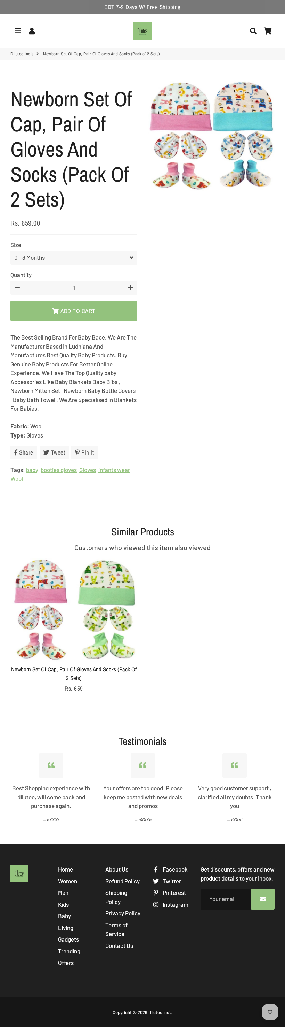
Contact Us (119, 945)
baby (32, 469)
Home (65, 869)
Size (15, 244)
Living (65, 927)
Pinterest (174, 892)
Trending (69, 951)
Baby (64, 915)
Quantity (21, 274)
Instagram (175, 904)
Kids (63, 904)
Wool (16, 478)
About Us (116, 869)
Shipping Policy (116, 897)
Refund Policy (122, 880)
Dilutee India (22, 54)
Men (63, 892)
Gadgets (68, 939)
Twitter (171, 880)
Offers (66, 962)
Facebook (175, 869)
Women (67, 880)
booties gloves (59, 469)
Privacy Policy (122, 913)
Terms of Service (116, 929)
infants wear (114, 469)
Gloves (87, 469)
